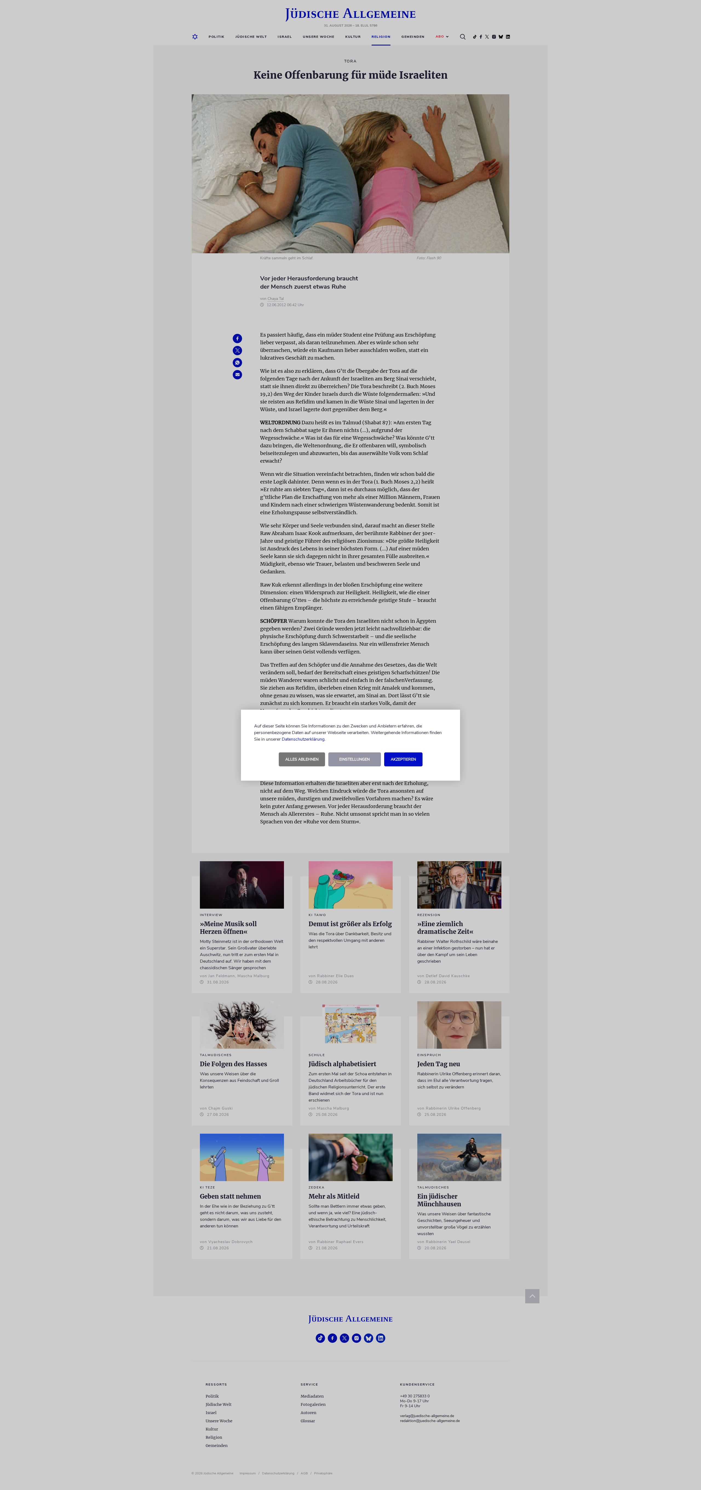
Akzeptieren (403, 759)
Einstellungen (354, 759)
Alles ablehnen (301, 759)
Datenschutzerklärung (303, 739)
